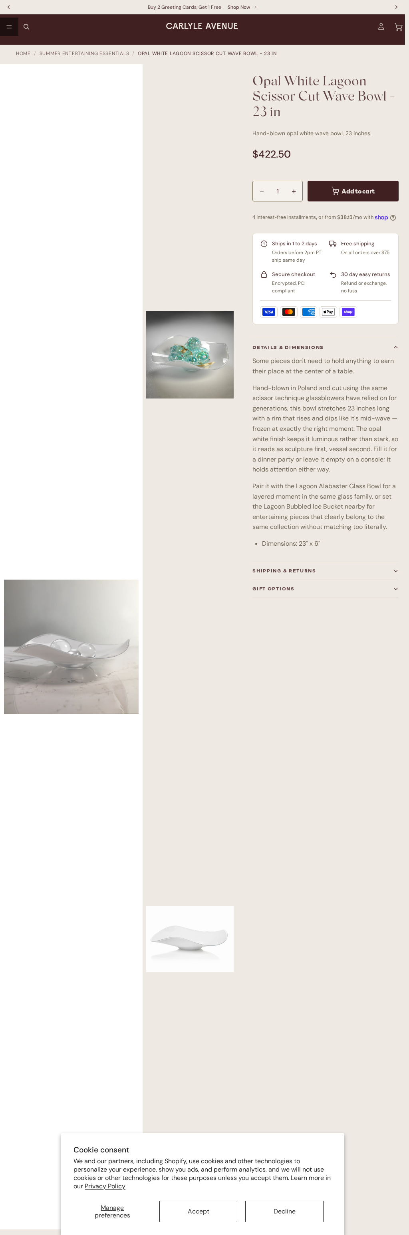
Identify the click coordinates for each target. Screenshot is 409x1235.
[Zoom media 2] (190, 354)
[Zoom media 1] (75, 650)
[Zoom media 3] (190, 939)
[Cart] (398, 27)
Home (23, 53)
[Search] (26, 27)
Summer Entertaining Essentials (84, 53)
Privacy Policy (105, 1186)
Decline (285, 1211)
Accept (198, 1211)
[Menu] (9, 27)
